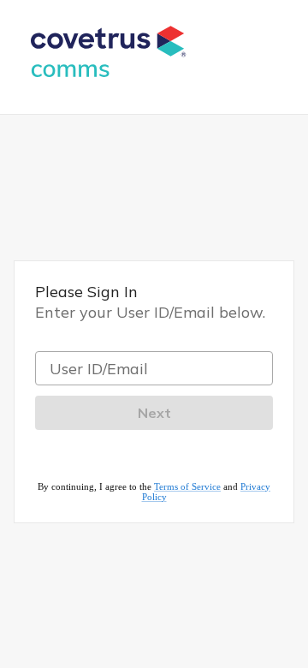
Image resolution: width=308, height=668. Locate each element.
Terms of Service (187, 486)
